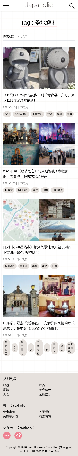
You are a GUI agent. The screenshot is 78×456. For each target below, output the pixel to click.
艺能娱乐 (45, 394)
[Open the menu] (6, 5)
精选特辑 (45, 416)
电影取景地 (70, 348)
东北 (7, 114)
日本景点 (23, 107)
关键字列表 (10, 416)
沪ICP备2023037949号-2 (44, 451)
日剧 (45, 190)
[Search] (72, 6)
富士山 (24, 266)
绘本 (59, 114)
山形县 (54, 348)
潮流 (6, 389)
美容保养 (45, 389)
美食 (6, 394)
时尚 (42, 385)
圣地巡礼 (37, 114)
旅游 (50, 114)
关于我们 (45, 411)
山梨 (34, 266)
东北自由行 (21, 114)
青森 (69, 114)
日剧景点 (57, 190)
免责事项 (9, 411)
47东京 (9, 190)
